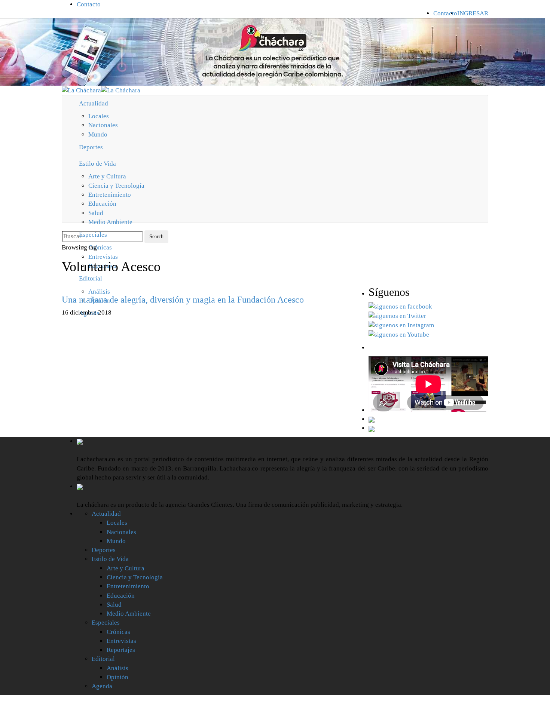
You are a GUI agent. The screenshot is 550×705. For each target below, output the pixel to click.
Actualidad (93, 103)
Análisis (117, 668)
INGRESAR (472, 13)
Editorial (103, 658)
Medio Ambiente (110, 222)
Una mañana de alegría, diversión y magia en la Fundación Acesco (183, 299)
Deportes (91, 147)
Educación (102, 203)
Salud (95, 213)
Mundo (97, 134)
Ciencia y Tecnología (116, 185)
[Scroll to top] (5, 699)
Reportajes (121, 649)
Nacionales (103, 125)
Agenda (102, 686)
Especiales (93, 234)
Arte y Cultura (107, 176)
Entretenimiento (109, 194)
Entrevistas (121, 640)
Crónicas (118, 631)
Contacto (89, 4)
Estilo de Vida (97, 163)
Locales (98, 116)
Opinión (117, 677)
